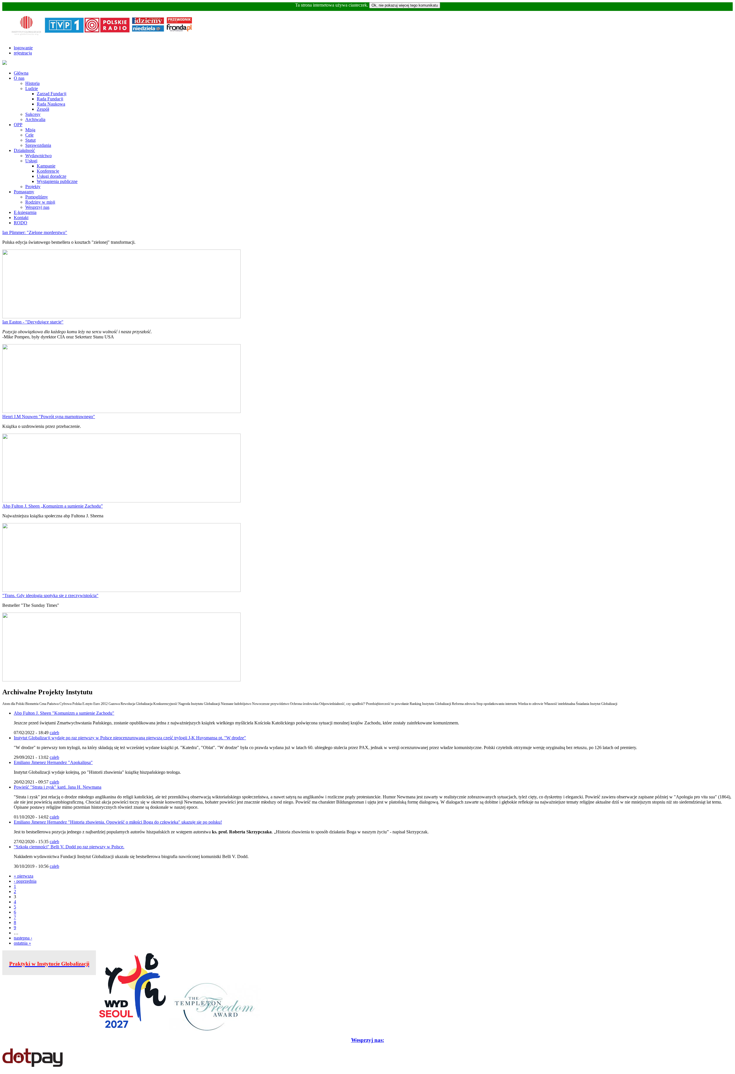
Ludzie (31, 88)
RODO (20, 222)
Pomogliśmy (36, 196)
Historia (32, 83)
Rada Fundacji (50, 98)
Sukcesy (32, 114)
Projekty (32, 186)
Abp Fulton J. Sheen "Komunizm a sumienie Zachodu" (64, 713)
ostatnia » (22, 943)
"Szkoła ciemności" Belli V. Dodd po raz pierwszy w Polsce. (69, 846)
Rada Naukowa (51, 104)
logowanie (23, 47)
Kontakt (21, 217)
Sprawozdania (38, 145)
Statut (30, 140)
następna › (23, 937)
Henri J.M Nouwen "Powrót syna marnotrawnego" (48, 416)
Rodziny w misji (40, 202)
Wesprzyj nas (37, 207)
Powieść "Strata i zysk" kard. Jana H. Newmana (57, 787)
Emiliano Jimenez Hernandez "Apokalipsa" (53, 762)
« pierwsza (23, 876)
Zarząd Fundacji (51, 93)
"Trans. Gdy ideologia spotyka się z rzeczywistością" (50, 595)
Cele (29, 134)
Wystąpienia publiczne (57, 181)
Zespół (43, 109)
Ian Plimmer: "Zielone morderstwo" (34, 232)
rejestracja (23, 52)
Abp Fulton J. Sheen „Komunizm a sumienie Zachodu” (52, 506)
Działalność (24, 150)
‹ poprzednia (25, 881)
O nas (19, 78)
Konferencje (48, 171)
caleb (54, 732)
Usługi (31, 160)
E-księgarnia (25, 212)
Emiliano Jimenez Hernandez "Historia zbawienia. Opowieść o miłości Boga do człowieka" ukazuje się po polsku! (118, 822)
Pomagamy (24, 191)
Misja (30, 129)
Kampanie (46, 165)
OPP (18, 124)
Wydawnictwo (38, 155)
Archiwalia (35, 119)
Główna (21, 73)
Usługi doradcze (51, 176)
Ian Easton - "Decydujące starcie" (32, 321)
